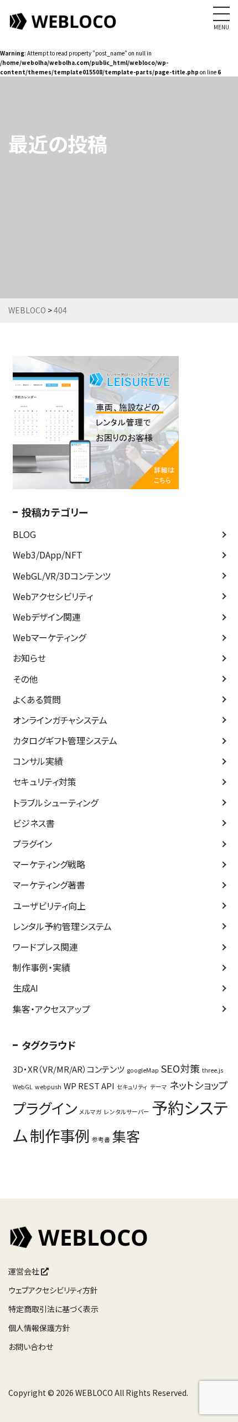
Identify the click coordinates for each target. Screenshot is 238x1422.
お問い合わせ (30, 1346)
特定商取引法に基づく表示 (53, 1308)
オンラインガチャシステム (60, 720)
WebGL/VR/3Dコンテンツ (62, 575)
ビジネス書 (34, 823)
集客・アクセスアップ (51, 1008)
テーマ (158, 1087)
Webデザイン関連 (47, 616)
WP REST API (89, 1085)
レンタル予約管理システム (62, 926)
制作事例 (60, 1135)
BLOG (24, 534)
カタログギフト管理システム (65, 740)
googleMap (143, 1070)
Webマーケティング (49, 637)
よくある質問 (37, 699)
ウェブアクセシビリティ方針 (53, 1290)
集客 (126, 1136)
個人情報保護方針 (39, 1327)
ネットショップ (198, 1085)
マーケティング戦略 (49, 864)
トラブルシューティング (55, 802)
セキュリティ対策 (44, 781)
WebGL (23, 1087)
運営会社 (24, 1271)
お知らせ (29, 657)
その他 (25, 678)
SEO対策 (180, 1068)
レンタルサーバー (126, 1112)
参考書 (101, 1139)
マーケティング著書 (49, 884)
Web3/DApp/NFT (47, 554)
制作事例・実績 (41, 967)
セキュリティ (132, 1087)
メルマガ (90, 1112)
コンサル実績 (38, 761)
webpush (48, 1087)
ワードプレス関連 (45, 946)
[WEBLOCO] (63, 27)
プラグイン (32, 843)
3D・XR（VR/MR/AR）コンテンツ (69, 1069)
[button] (214, 1399)
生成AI (25, 987)
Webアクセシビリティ (53, 596)
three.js (212, 1070)
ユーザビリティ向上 (49, 905)
